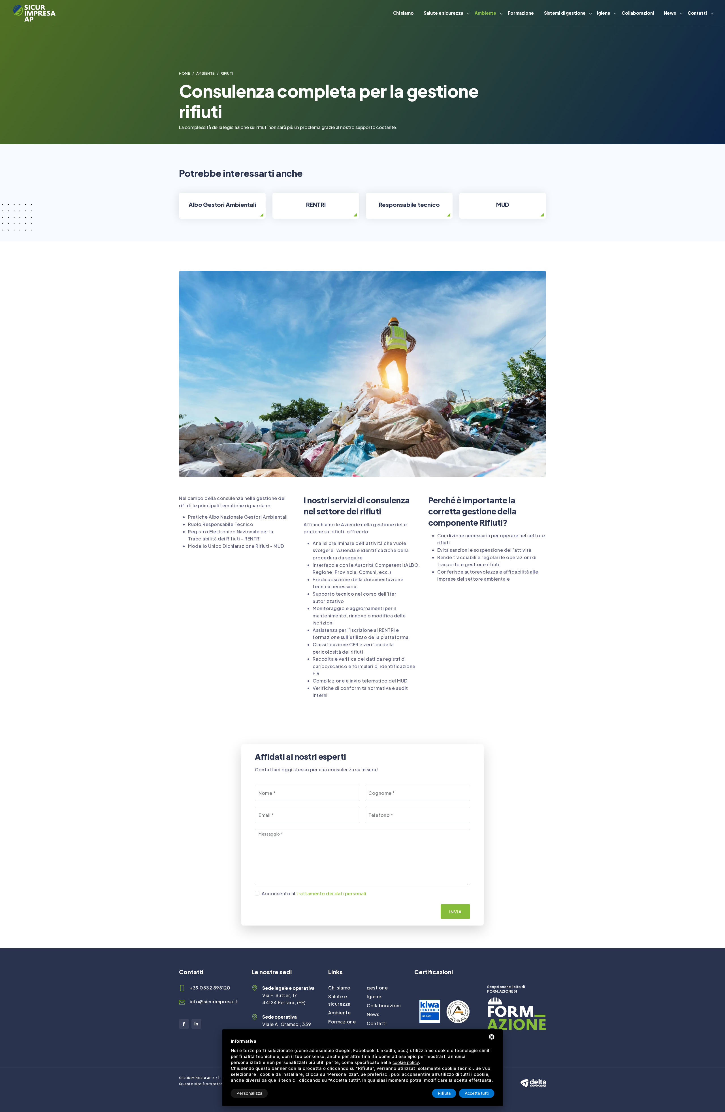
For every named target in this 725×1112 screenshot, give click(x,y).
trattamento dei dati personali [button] (331, 893)
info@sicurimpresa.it (214, 1001)
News (670, 13)
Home (184, 73)
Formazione (521, 13)
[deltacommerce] (533, 1078)
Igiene (603, 13)
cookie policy (406, 1062)
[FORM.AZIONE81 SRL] (516, 1001)
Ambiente (485, 13)
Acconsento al (314, 893)
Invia (455, 911)
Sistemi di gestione (565, 13)
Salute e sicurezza (443, 13)
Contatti (697, 13)
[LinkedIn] (196, 1024)
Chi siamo (403, 13)
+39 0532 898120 (210, 988)
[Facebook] (184, 1024)
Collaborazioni (638, 13)
